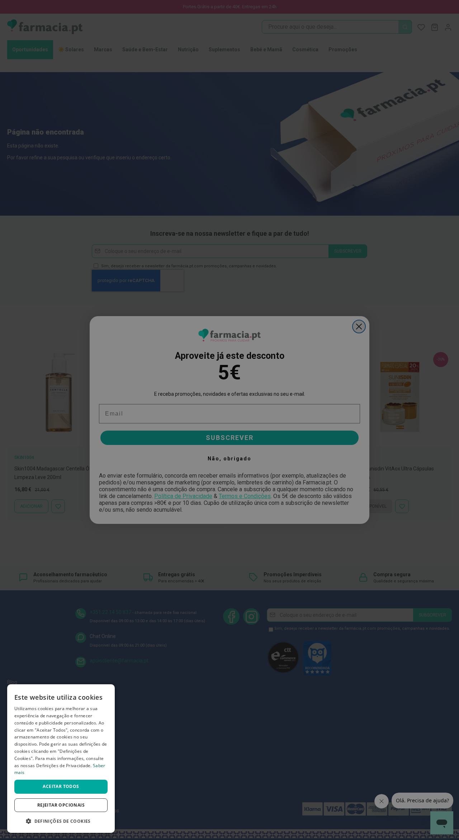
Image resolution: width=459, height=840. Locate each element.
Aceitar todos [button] (61, 786)
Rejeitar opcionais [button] (61, 805)
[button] (61, 821)
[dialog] (61, 758)
